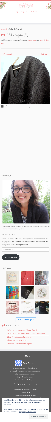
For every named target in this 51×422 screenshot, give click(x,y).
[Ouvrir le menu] (47, 18)
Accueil (4, 29)
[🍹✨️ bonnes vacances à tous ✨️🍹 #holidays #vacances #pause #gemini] (12, 278)
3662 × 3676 (31, 40)
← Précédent (6, 54)
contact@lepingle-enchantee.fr (25, 395)
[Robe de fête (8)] (25, 79)
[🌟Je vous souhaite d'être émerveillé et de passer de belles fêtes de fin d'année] (27, 307)
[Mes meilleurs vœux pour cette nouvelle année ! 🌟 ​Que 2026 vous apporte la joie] (12, 307)
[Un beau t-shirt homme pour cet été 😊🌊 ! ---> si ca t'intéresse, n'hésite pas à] (27, 292)
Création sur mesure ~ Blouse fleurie (22, 330)
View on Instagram (26, 320)
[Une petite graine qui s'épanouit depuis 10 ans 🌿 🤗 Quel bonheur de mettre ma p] (42, 292)
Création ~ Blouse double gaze (19, 344)
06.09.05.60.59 (25, 392)
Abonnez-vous (11, 257)
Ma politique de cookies (27, 412)
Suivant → (45, 54)
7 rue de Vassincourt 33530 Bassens (25, 389)
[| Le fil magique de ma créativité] (25, 5)
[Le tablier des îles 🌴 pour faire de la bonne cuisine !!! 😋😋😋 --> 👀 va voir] (12, 292)
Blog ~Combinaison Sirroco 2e (19, 337)
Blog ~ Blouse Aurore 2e (17, 340)
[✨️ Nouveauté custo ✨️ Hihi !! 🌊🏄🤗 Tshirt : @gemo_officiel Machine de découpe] (27, 278)
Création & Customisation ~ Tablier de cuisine (26, 334)
